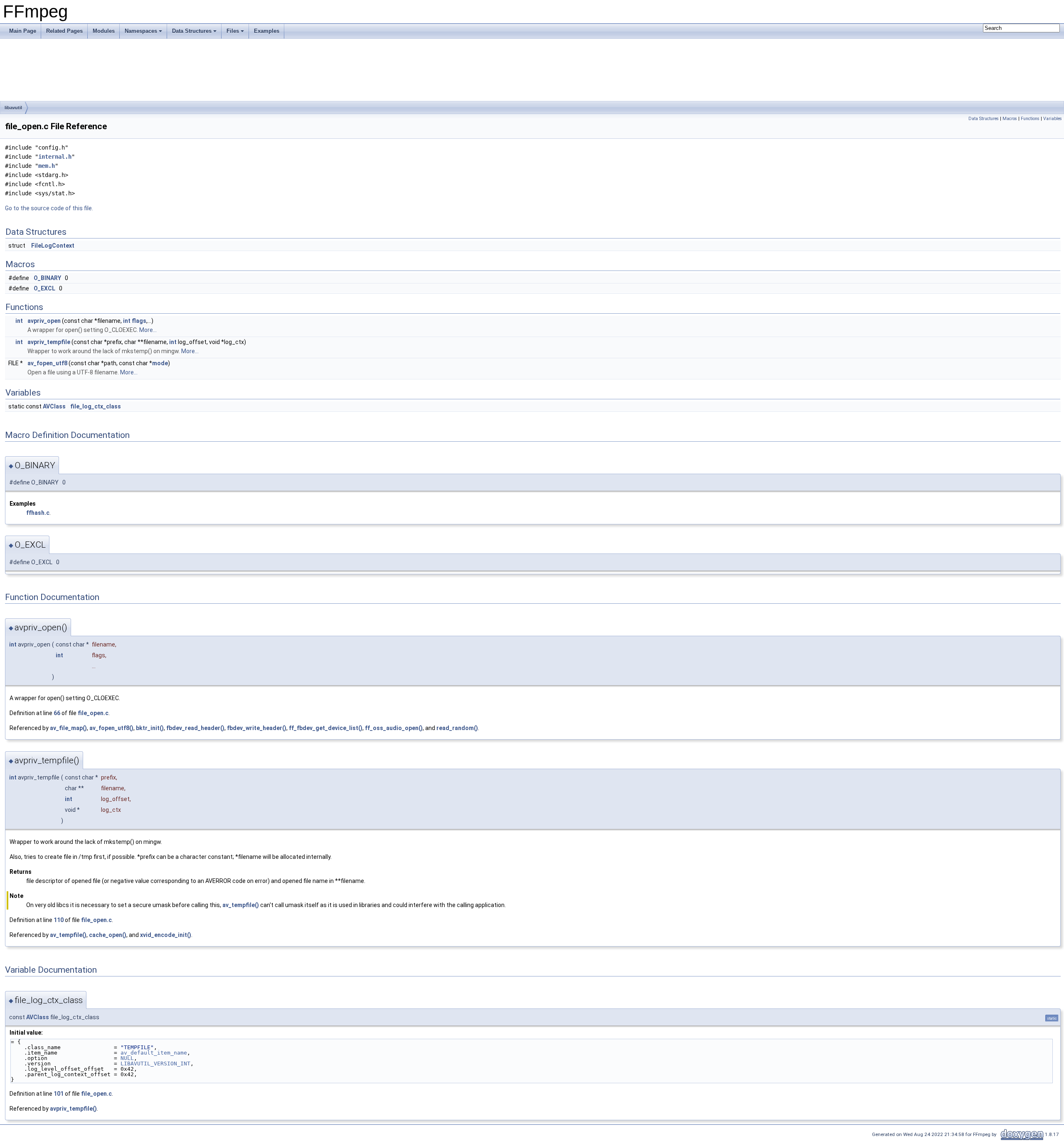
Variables (1052, 118)
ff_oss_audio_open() (394, 728)
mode (160, 363)
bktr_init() (150, 728)
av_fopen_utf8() (111, 728)
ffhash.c (37, 512)
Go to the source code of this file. (49, 208)
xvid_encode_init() (165, 935)
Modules (104, 31)
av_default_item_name (154, 1053)
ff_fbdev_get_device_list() (325, 728)
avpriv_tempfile (48, 342)
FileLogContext (52, 245)
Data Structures (192, 31)
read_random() (457, 728)
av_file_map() (68, 728)
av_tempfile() (240, 905)
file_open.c (93, 713)
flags (139, 320)
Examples (266, 31)
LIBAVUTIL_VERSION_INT (155, 1063)
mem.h (46, 165)
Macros (1009, 118)
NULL (127, 1058)
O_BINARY (47, 278)
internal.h (54, 156)
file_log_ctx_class (95, 406)
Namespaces (141, 31)
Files (233, 31)
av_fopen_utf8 (47, 363)
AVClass (54, 406)
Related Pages (64, 31)
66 (57, 713)
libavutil (13, 107)
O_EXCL (44, 288)
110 (59, 920)
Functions (1030, 118)
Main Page (22, 31)
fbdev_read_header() (195, 728)
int (19, 320)
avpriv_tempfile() (73, 1108)
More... (148, 330)
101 (59, 1093)
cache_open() (107, 935)
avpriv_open (44, 320)
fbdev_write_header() (256, 728)
